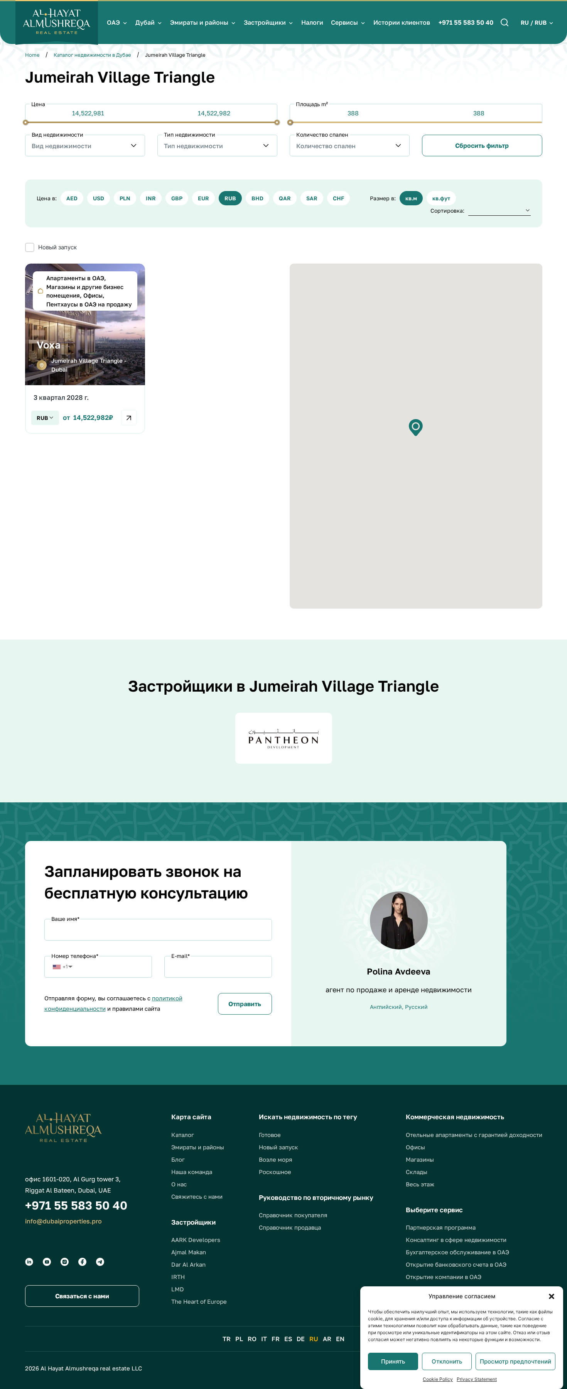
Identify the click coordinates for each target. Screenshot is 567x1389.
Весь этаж (420, 1184)
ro (252, 1339)
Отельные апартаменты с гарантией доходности (474, 1134)
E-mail (180, 956)
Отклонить (447, 1361)
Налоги (312, 22)
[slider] (25, 122)
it (264, 1339)
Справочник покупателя (293, 1214)
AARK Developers (195, 1239)
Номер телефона (74, 956)
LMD (177, 1289)
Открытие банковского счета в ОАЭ (456, 1264)
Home (32, 55)
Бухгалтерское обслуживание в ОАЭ (457, 1252)
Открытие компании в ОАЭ (443, 1276)
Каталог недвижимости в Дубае (92, 55)
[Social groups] (29, 1262)
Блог (178, 1159)
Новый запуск (278, 1147)
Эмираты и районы (199, 22)
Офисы (415, 1147)
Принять (393, 1361)
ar (327, 1339)
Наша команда (191, 1171)
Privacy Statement (477, 1379)
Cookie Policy (438, 1379)
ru (313, 1339)
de (301, 1339)
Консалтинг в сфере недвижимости (456, 1239)
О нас (179, 1184)
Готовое (270, 1134)
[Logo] (56, 22)
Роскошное (275, 1171)
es (288, 1339)
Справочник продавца (290, 1227)
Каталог (182, 1134)
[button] (551, 1296)
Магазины (420, 1159)
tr (227, 1339)
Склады (416, 1171)
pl (239, 1339)
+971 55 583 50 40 (466, 22)
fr (276, 1339)
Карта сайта (191, 1117)
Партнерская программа (441, 1227)
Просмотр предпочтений (515, 1361)
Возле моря (275, 1159)
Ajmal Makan (188, 1252)
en (340, 1339)
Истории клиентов (401, 22)
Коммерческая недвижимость (455, 1117)
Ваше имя (65, 918)
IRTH (178, 1276)
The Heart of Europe (199, 1301)
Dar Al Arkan (188, 1264)
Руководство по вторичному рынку (316, 1197)
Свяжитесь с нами (197, 1196)
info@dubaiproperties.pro (63, 1221)
